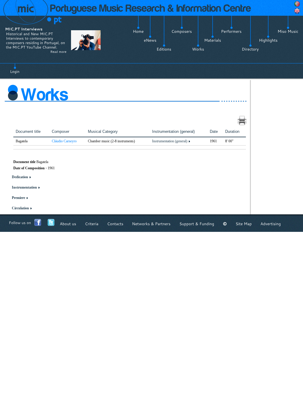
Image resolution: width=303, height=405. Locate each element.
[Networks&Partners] (151, 223)
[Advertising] (270, 223)
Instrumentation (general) (169, 141)
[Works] (198, 49)
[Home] (138, 31)
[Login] (15, 68)
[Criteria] (92, 223)
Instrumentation (24, 187)
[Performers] (231, 31)
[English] (297, 11)
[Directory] (250, 49)
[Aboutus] (68, 223)
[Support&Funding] (196, 223)
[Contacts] (115, 223)
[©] (225, 223)
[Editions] (164, 49)
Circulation (20, 208)
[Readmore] (58, 51)
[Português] (297, 4)
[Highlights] (268, 40)
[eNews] (150, 40)
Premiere (18, 198)
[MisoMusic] (288, 31)
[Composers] (181, 31)
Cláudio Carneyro (64, 141)
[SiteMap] (244, 223)
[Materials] (212, 40)
